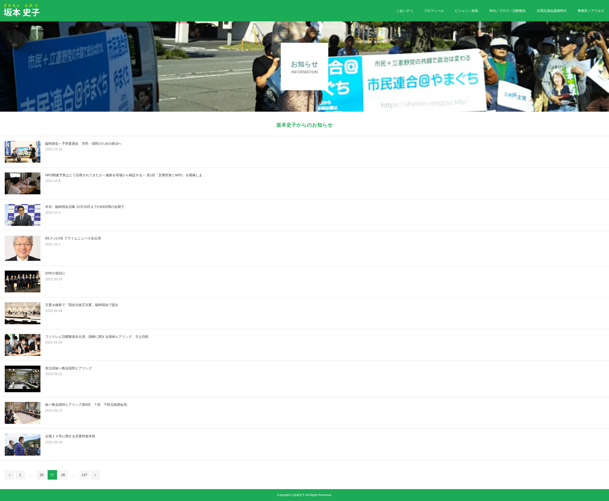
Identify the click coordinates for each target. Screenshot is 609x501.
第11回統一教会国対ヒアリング (68, 368)
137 (84, 475)
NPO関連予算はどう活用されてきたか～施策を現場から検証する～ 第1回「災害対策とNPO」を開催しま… (125, 175)
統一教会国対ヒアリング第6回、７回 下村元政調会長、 (87, 404)
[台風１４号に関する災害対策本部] (22, 444)
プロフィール (434, 11)
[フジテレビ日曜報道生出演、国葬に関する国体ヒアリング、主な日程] (22, 345)
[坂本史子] (39, 10)
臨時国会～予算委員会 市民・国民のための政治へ (83, 143)
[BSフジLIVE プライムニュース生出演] (22, 248)
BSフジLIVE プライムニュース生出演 (73, 238)
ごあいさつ (404, 11)
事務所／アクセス (591, 11)
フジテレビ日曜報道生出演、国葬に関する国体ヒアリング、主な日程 (96, 337)
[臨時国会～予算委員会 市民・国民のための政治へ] (22, 152)
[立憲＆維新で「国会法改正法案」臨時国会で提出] (22, 313)
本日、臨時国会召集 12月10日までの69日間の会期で (88, 207)
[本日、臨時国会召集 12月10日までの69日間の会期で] (22, 215)
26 (42, 475)
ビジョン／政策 (466, 11)
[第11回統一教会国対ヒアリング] (22, 379)
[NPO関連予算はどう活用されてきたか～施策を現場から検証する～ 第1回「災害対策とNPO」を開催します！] (22, 183)
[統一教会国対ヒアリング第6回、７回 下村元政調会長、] (22, 413)
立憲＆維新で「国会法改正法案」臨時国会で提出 (81, 305)
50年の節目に (55, 273)
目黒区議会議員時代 (552, 11)
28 (63, 475)
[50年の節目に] (22, 281)
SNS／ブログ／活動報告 (507, 11)
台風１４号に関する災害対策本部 (70, 436)
